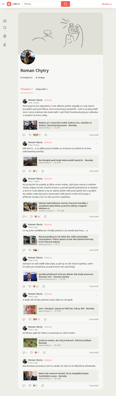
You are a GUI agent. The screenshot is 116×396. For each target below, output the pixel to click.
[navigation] (3, 4)
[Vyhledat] (65, 4)
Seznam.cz (107, 4)
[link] (60, 117)
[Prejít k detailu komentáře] (24, 135)
